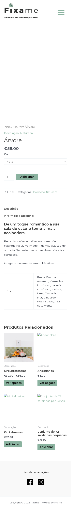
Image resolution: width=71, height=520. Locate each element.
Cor (6, 154)
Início (7, 126)
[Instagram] (40, 482)
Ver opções (14, 382)
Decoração (11, 133)
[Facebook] (30, 482)
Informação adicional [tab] (19, 215)
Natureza (18, 126)
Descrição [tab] (11, 208)
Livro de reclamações (35, 472)
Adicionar (27, 176)
